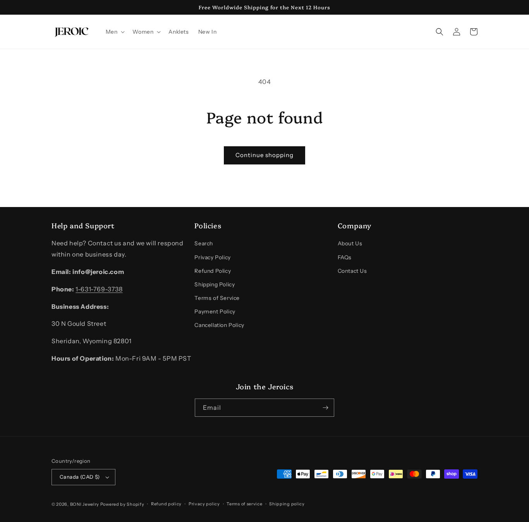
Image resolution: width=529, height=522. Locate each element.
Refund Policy (212, 270)
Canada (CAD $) (80, 477)
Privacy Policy (212, 257)
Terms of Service (217, 297)
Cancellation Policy (219, 325)
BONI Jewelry (84, 504)
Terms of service (244, 504)
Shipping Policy (214, 284)
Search (203, 243)
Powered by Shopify (122, 504)
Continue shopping (264, 155)
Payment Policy (214, 311)
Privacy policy (204, 504)
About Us (350, 243)
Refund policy (166, 504)
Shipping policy (287, 504)
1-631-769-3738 (99, 289)
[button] (114, 32)
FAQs (345, 257)
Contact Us (352, 270)
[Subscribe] (325, 408)
